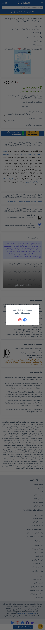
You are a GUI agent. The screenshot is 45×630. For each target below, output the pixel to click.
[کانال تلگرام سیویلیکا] (25, 320)
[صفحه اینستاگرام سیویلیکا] (20, 320)
